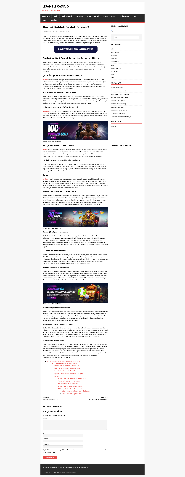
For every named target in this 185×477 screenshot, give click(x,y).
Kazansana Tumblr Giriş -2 (119, 110)
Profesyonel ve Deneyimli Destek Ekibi (67, 365)
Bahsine (54, 20)
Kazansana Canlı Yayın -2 (118, 113)
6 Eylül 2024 (48, 32)
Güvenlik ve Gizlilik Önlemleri (68, 383)
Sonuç (56, 376)
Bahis (55, 16)
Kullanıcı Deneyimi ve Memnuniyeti (70, 386)
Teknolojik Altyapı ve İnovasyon (69, 381)
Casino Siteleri (93, 16)
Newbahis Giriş (126, 146)
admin (56, 32)
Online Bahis (124, 16)
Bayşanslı (114, 55)
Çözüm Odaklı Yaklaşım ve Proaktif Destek (76, 391)
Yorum (45, 418)
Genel (63, 32)
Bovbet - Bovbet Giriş (66, 467)
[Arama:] (126, 37)
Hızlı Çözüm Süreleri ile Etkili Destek (66, 371)
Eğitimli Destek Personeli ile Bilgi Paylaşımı (68, 373)
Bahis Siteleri (66, 16)
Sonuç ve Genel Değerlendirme (72, 394)
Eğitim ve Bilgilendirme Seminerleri (70, 389)
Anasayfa (46, 16)
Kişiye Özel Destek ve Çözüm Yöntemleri (67, 368)
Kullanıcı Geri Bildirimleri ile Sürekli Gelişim (72, 378)
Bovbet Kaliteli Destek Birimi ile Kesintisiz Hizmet (63, 361)
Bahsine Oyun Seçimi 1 (118, 100)
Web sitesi (46, 444)
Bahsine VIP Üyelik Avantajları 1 (120, 94)
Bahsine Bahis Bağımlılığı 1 (119, 104)
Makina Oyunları (109, 16)
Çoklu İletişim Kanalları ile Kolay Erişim (64, 363)
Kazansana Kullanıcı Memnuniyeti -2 (122, 117)
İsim (44, 433)
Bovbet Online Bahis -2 (118, 88)
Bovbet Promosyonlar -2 (118, 91)
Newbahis (114, 146)
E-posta (45, 439)
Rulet (44, 20)
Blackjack (79, 16)
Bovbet (45, 80)
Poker (135, 16)
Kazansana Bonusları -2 (118, 107)
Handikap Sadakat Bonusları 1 (120, 97)
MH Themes (57, 473)
